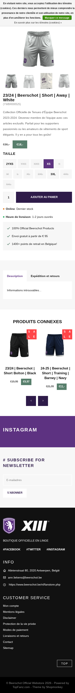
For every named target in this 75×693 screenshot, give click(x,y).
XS (48, 163)
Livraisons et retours (16, 635)
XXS (36, 163)
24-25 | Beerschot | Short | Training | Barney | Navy (55, 373)
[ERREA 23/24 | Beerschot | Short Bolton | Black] (20, 346)
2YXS (9, 163)
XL (28, 174)
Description (15, 276)
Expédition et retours (45, 276)
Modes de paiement (15, 629)
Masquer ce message (57, 17)
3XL (53, 174)
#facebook (11, 549)
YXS (23, 163)
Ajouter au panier (44, 197)
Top (64, 663)
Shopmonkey (54, 687)
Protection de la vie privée (19, 623)
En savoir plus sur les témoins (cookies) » (38, 22)
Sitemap (8, 647)
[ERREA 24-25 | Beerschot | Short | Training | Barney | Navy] (55, 346)
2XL (40, 174)
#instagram (56, 549)
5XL (8, 184)
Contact (8, 641)
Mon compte (11, 605)
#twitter (33, 549)
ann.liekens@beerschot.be (25, 577)
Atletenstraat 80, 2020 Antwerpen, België (34, 570)
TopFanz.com (21, 687)
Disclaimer (9, 617)
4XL (66, 174)
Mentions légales (13, 611)
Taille (9, 154)
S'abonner (14, 492)
